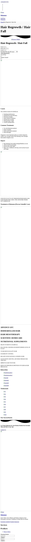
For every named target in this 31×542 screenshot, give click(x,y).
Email (2, 50)
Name (2, 47)
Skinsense (4, 15)
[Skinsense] (2, 12)
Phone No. (3, 48)
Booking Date (4, 51)
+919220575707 (5, 1)
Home (2, 22)
